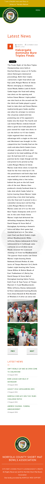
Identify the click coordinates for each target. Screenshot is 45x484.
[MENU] (37, 10)
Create (40, 469)
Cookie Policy (17, 469)
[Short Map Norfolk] (22, 444)
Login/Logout (30, 469)
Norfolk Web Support (31, 478)
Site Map (5, 469)
